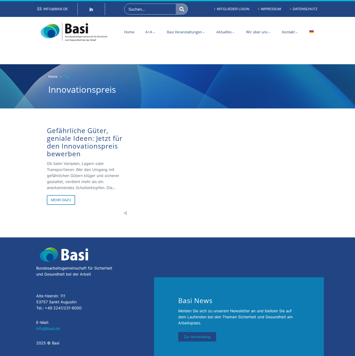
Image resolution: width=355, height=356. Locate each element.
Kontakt (288, 31)
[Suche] (182, 9)
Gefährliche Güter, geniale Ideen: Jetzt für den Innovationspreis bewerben (84, 142)
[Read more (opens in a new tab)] (52, 9)
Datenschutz (305, 9)
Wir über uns (257, 31)
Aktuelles (224, 31)
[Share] (125, 213)
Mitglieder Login (233, 9)
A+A (148, 31)
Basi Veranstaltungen (184, 31)
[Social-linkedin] (91, 9)
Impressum (271, 9)
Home (129, 31)
